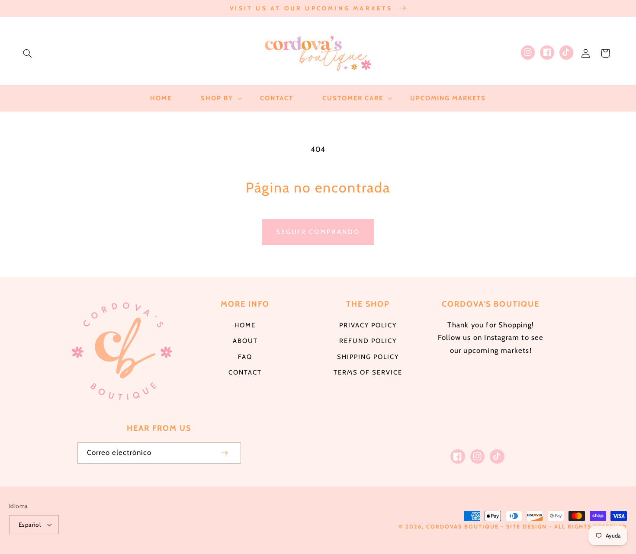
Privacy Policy (368, 325)
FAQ (245, 357)
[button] (27, 53)
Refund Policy (368, 341)
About (245, 341)
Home (245, 325)
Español (30, 524)
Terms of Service (368, 372)
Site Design (526, 526)
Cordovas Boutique (463, 526)
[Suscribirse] (225, 453)
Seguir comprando (318, 232)
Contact (245, 372)
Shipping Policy (368, 357)
